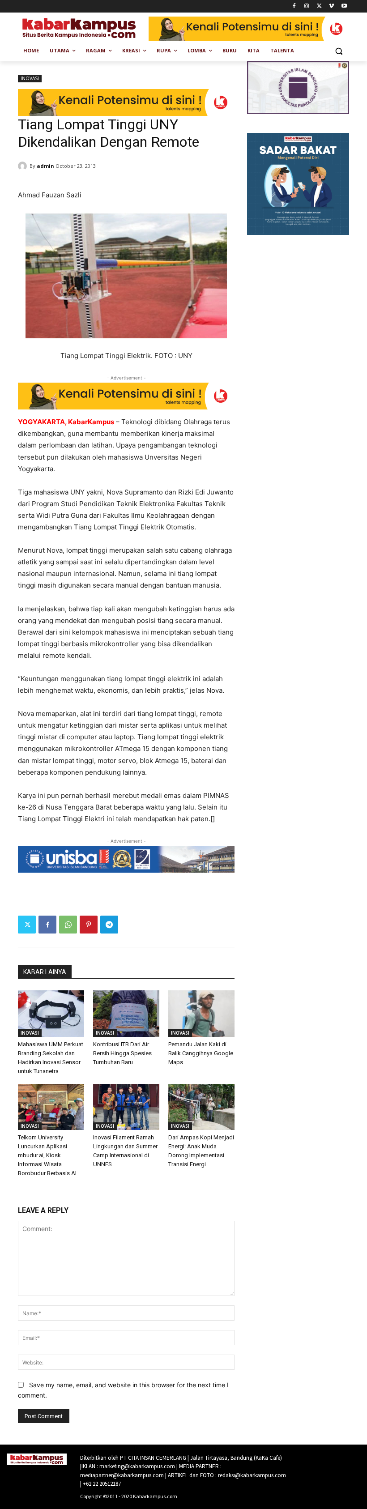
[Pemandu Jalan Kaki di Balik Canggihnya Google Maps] (201, 1013)
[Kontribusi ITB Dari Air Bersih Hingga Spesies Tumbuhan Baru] (126, 1013)
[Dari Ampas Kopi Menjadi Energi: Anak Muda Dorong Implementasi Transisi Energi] (201, 1107)
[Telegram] (109, 925)
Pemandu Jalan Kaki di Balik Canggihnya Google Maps (200, 1053)
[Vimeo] (331, 6)
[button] (338, 50)
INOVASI (30, 78)
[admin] (24, 166)
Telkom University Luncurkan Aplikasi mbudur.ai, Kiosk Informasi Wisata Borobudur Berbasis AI (47, 1155)
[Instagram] (307, 6)
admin (45, 165)
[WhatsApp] (68, 925)
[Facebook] (294, 6)
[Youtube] (344, 6)
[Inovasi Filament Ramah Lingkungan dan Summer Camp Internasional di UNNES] (126, 1107)
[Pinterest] (89, 925)
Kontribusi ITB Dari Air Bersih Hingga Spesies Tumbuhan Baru (122, 1053)
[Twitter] (319, 6)
